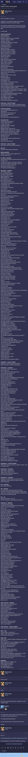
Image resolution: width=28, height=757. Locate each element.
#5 (26, 712)
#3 (26, 688)
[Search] (26, 2)
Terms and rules (4, 755)
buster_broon (4, 8)
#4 (26, 699)
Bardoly (7, 706)
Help (16, 755)
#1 (26, 16)
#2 (26, 677)
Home (19, 755)
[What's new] (23, 2)
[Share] (25, 16)
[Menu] (2, 2)
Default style (4, 753)
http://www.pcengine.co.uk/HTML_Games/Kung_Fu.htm (14, 738)
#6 (26, 733)
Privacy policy (11, 755)
